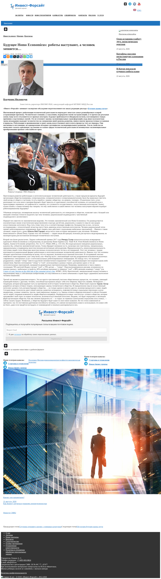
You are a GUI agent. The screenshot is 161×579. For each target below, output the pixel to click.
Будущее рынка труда (97, 109)
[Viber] (21, 56)
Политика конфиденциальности (14, 573)
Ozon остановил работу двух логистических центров (128, 41)
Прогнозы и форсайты (127, 34)
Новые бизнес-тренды (98, 364)
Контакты (82, 15)
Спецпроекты (70, 15)
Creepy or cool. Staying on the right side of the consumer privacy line (29, 271)
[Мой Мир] (11, 56)
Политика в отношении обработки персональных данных (16, 552)
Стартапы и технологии (99, 360)
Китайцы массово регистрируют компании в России (129, 56)
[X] (14, 56)
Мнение (20, 36)
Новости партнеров (43, 15)
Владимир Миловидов (15, 99)
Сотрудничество (12, 541)
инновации (51, 360)
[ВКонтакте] (4, 56)
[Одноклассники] (8, 56)
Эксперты (19, 15)
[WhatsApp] (24, 56)
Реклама (92, 15)
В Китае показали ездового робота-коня (127, 70)
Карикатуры (58, 15)
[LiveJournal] (18, 56)
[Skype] (27, 56)
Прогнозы (28, 36)
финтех (65, 360)
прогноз (59, 360)
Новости (29, 15)
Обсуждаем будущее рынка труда (89, 527)
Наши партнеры (12, 537)
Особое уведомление (14, 544)
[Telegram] (31, 56)
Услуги (100, 15)
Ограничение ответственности (12, 547)
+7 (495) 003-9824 (24, 560)
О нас (8, 533)
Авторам (9, 535)
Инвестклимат (8, 23)
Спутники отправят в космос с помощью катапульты (40, 527)
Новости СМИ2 (9, 513)
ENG (139, 10)
